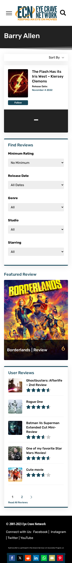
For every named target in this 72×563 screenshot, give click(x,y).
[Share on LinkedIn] (36, 558)
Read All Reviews (18, 502)
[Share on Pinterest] (60, 558)
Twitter (13, 538)
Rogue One (34, 402)
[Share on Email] (52, 558)
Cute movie (34, 470)
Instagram (58, 532)
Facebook (40, 532)
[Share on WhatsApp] (44, 558)
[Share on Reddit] (28, 558)
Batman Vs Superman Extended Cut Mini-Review (42, 427)
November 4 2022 (42, 90)
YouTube (26, 538)
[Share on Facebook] (12, 558)
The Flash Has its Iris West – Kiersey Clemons (47, 76)
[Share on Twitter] (20, 558)
